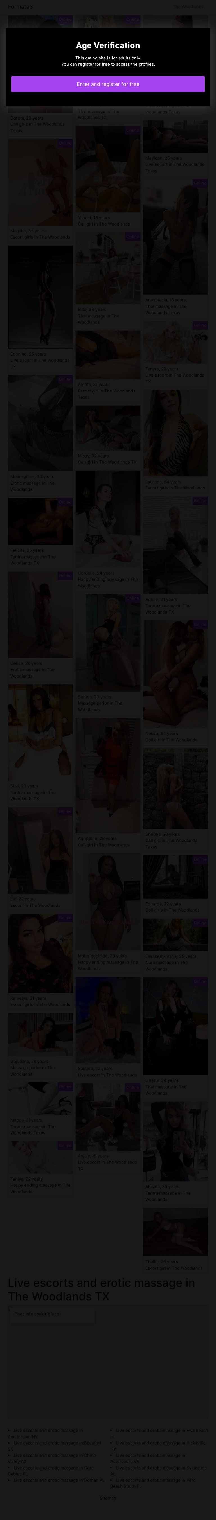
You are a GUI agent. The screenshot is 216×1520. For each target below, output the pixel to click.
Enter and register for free (108, 84)
